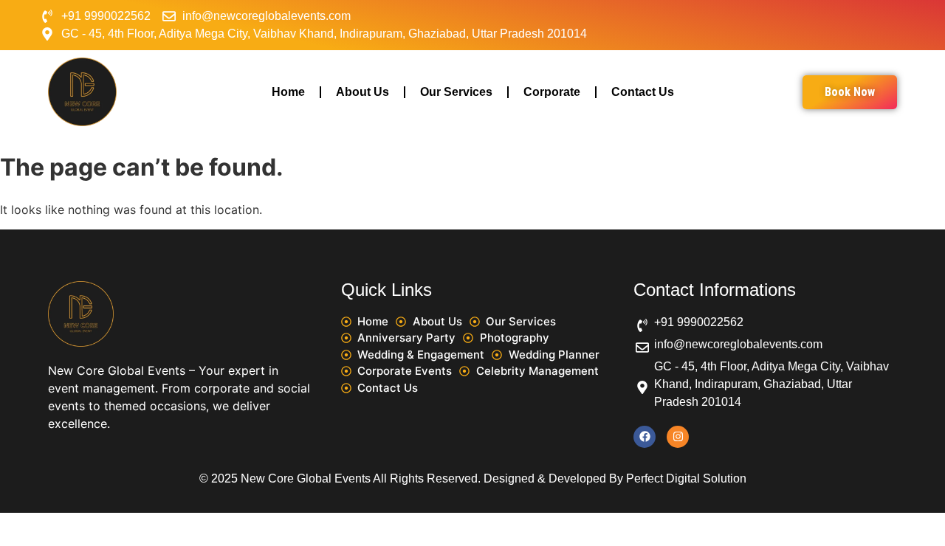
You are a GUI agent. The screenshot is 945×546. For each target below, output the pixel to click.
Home (288, 92)
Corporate (551, 92)
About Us (362, 92)
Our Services (456, 92)
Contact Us (642, 92)
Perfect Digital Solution (686, 478)
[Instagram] (678, 437)
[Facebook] (644, 437)
